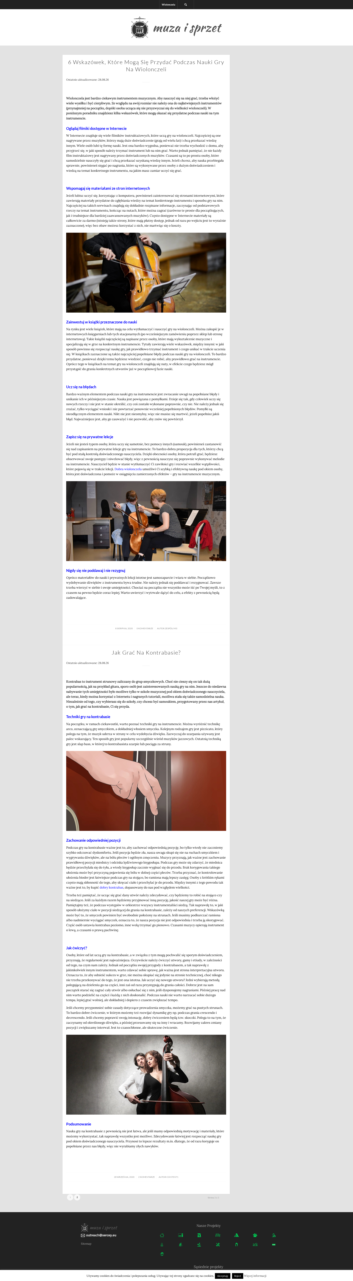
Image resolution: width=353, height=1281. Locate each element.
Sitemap (86, 1243)
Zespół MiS (171, 628)
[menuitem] (168, 4)
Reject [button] (237, 1276)
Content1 (172, 1177)
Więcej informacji (255, 1276)
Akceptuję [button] (222, 1276)
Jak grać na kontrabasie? (146, 652)
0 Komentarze (145, 628)
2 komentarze (146, 1177)
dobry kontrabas (111, 887)
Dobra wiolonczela (128, 469)
